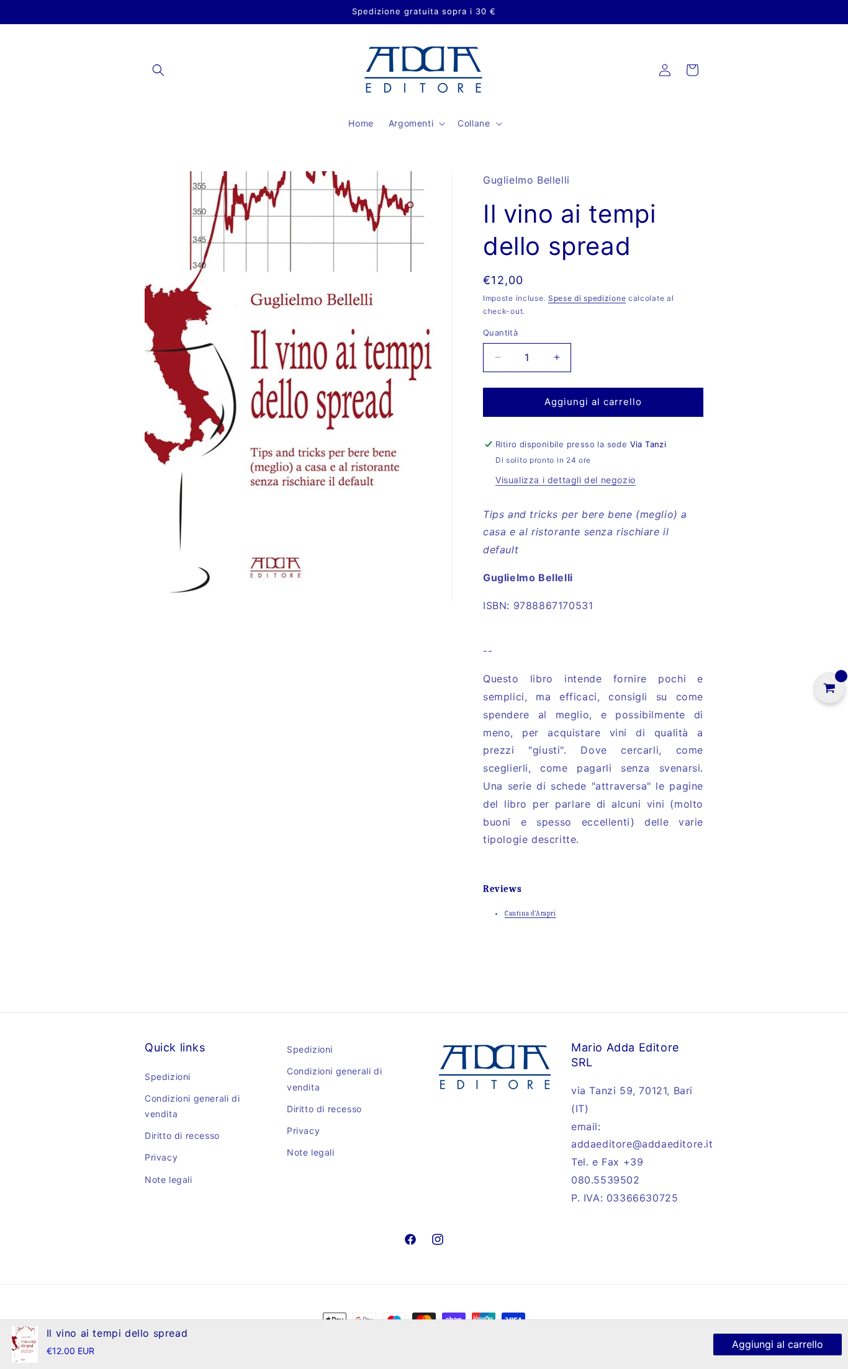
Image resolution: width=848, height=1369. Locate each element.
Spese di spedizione (587, 298)
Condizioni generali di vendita (192, 1106)
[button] (158, 70)
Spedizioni (168, 1076)
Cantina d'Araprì (530, 913)
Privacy (161, 1157)
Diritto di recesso (182, 1135)
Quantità (500, 332)
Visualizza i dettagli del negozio (565, 480)
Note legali (168, 1179)
